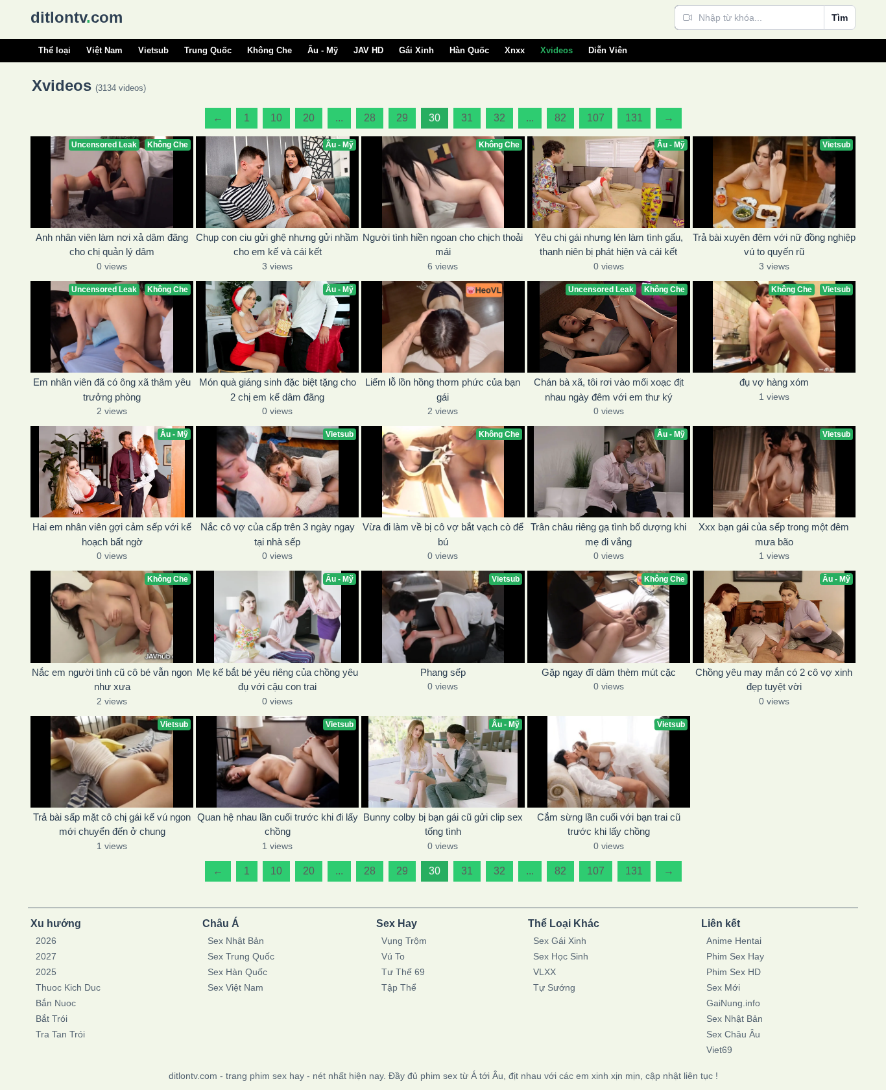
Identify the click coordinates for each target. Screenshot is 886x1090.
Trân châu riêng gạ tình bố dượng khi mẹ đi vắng (608, 534)
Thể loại (54, 50)
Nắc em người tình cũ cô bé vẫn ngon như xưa (112, 680)
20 (309, 117)
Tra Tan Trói (60, 1034)
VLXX (544, 972)
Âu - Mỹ (322, 50)
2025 (46, 972)
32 (499, 117)
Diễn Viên (607, 50)
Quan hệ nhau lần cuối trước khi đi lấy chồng (277, 824)
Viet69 (719, 1050)
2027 (46, 956)
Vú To (393, 956)
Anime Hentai (733, 940)
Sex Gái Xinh (559, 940)
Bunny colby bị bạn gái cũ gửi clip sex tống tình (443, 824)
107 (596, 117)
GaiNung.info (733, 1003)
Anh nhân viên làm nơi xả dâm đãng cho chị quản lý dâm (112, 245)
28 (370, 117)
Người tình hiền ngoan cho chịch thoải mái (443, 245)
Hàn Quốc (469, 50)
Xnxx (515, 50)
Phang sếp (443, 672)
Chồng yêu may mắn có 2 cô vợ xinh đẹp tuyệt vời (773, 680)
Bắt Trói (51, 1018)
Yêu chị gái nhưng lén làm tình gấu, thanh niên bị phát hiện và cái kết (608, 245)
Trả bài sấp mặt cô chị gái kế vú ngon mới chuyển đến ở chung (112, 824)
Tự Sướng (554, 987)
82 (560, 117)
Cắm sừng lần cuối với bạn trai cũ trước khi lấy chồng (608, 824)
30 (434, 117)
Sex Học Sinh (560, 956)
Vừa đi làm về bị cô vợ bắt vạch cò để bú (443, 534)
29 (402, 117)
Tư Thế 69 (403, 972)
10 (276, 117)
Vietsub (153, 50)
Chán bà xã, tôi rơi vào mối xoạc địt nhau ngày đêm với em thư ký (609, 390)
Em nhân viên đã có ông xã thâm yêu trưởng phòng (112, 390)
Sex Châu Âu (733, 1034)
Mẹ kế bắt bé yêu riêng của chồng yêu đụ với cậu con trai (277, 680)
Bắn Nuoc (56, 1003)
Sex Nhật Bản (236, 940)
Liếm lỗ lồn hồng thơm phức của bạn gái (442, 390)
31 (467, 117)
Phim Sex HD (733, 972)
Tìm (840, 17)
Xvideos (556, 50)
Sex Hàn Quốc (237, 972)
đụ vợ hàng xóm (774, 382)
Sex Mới (723, 987)
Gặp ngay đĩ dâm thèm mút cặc (609, 672)
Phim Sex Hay (735, 956)
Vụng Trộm (404, 940)
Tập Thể (398, 987)
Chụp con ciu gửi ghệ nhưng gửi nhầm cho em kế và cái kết (277, 245)
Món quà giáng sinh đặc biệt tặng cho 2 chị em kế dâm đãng (277, 390)
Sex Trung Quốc (241, 956)
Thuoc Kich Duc (68, 987)
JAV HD (368, 50)
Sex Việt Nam (235, 987)
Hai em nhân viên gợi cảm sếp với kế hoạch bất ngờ (111, 534)
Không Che (269, 50)
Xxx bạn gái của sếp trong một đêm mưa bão (774, 534)
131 (634, 117)
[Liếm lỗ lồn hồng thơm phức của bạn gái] (442, 327)
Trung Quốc (208, 50)
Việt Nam (104, 50)
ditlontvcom (76, 17)
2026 (46, 940)
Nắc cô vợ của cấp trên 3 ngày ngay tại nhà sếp (277, 534)
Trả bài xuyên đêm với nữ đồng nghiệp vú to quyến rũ (774, 245)
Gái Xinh (416, 50)
